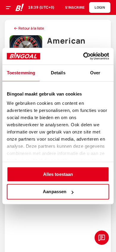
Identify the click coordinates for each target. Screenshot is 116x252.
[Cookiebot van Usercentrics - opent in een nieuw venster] (83, 56)
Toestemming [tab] (21, 72)
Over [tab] (95, 72)
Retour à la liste (31, 28)
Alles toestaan (58, 174)
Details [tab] (58, 72)
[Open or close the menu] (10, 8)
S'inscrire (74, 8)
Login (100, 8)
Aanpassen (54, 191)
